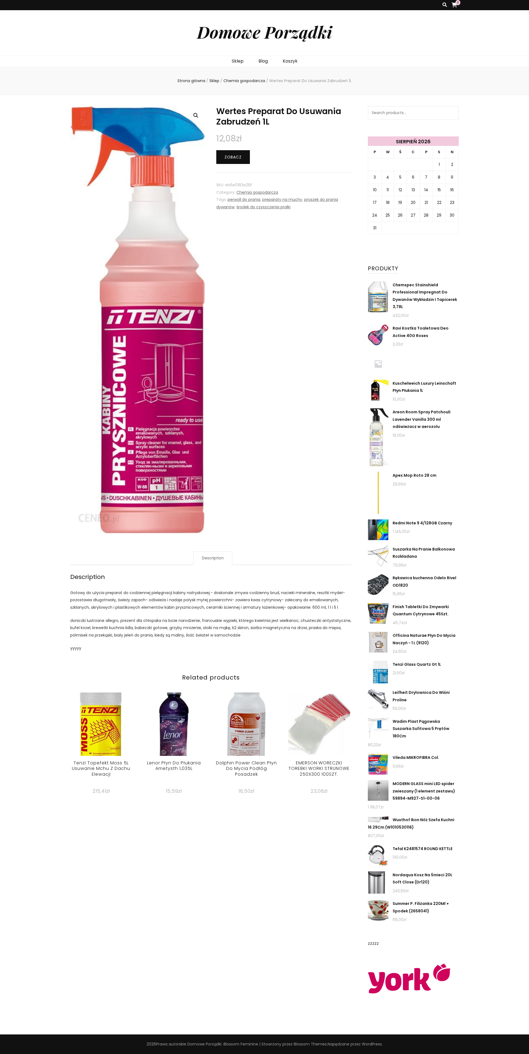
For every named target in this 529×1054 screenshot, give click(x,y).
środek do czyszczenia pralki (263, 207)
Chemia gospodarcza (257, 192)
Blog (263, 61)
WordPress (372, 1044)
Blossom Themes (310, 1044)
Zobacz (233, 157)
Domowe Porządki (264, 32)
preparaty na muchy (282, 199)
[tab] (212, 558)
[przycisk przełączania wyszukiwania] (444, 5)
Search (451, 113)
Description (213, 558)
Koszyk (290, 61)
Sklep (238, 61)
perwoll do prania (244, 199)
